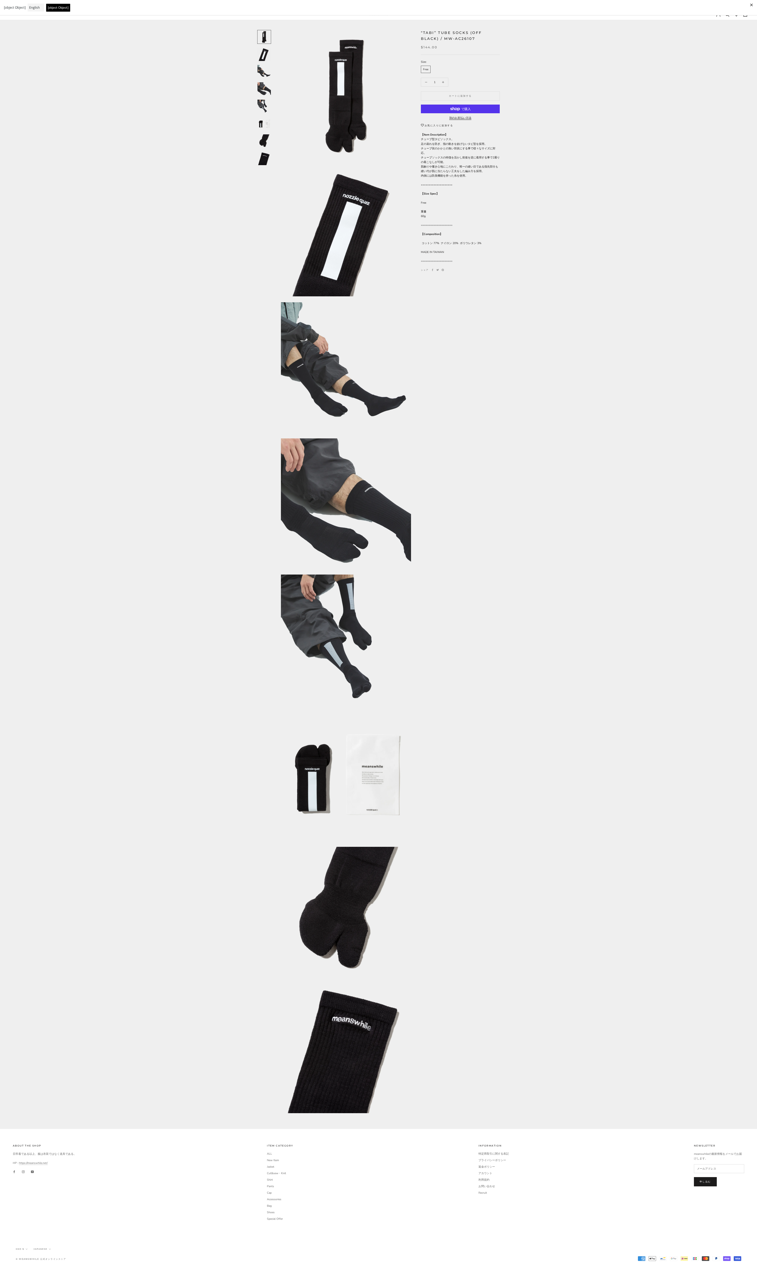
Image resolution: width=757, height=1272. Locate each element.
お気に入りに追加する (439, 125)
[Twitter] (437, 270)
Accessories (274, 1199)
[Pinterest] (443, 270)
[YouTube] (32, 1171)
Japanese (40, 1249)
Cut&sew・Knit (276, 1173)
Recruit (482, 1193)
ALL (269, 1154)
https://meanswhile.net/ (33, 1163)
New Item (273, 1160)
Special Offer (275, 1219)
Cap (269, 1193)
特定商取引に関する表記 (493, 1154)
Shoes (271, 1212)
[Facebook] (432, 270)
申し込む (705, 1181)
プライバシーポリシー (492, 1160)
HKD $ (20, 1249)
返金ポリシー (486, 1167)
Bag (269, 1206)
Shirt (270, 1180)
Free (425, 69)
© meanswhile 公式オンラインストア (41, 1259)
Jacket (270, 1167)
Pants (270, 1186)
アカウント (485, 1173)
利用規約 (483, 1180)
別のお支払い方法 (460, 118)
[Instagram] (23, 1171)
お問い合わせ (486, 1186)
